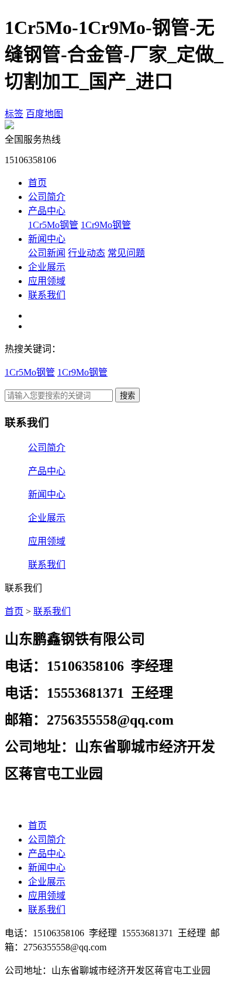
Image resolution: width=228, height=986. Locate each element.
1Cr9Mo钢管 (106, 225)
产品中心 (46, 211)
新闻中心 (46, 239)
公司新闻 (46, 253)
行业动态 (86, 253)
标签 (14, 114)
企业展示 (46, 267)
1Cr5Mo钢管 (53, 225)
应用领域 (46, 281)
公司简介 (46, 197)
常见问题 (126, 253)
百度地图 (44, 114)
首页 (37, 183)
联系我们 (46, 295)
